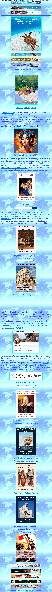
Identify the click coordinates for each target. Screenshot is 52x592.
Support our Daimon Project (26, 493)
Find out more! (31, 126)
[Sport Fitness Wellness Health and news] (26, 104)
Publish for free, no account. (26, 458)
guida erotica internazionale (36, 170)
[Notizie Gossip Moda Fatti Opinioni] (26, 56)
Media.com (5, 367)
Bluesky (39, 369)
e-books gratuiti (44, 163)
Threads (24, 367)
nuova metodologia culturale (12, 117)
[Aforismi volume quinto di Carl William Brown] (26, 201)
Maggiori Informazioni (45, 0)
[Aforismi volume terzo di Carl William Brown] (26, 583)
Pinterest (39, 367)
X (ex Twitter (40, 365)
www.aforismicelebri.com (21, 323)
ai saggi (41, 214)
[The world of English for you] (26, 14)
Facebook (30, 365)
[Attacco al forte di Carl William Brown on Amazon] (26, 561)
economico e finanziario (40, 119)
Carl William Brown (9, 115)
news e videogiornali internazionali (14, 165)
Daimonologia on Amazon (11, 325)
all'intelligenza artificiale (19, 216)
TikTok (31, 367)
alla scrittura (31, 214)
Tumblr (47, 367)
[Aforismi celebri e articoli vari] (26, 61)
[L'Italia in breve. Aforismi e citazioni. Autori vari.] (26, 66)
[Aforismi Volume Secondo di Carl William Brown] (26, 588)
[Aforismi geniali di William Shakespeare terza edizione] (26, 567)
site (13, 365)
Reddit (20, 369)
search (34, 207)
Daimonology (37, 323)
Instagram (15, 367)
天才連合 (19, 328)
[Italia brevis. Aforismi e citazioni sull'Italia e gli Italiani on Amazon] (26, 292)
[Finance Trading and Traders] (26, 4)
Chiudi (49, 0)
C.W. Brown (37, 590)
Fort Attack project (33, 325)
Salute (33, 108)
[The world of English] (26, 572)
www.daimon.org (29, 321)
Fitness (27, 108)
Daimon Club (8, 113)
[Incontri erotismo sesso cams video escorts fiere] (26, 9)
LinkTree (20, 126)
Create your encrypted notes (26, 461)
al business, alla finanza (16, 214)
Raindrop (28, 369)
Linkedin (12, 369)
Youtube (4, 369)
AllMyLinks (8, 126)
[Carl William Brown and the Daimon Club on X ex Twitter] (26, 353)
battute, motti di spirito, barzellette (14, 163)
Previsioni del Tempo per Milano (26, 295)
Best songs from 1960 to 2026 (26, 155)
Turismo (19, 108)
